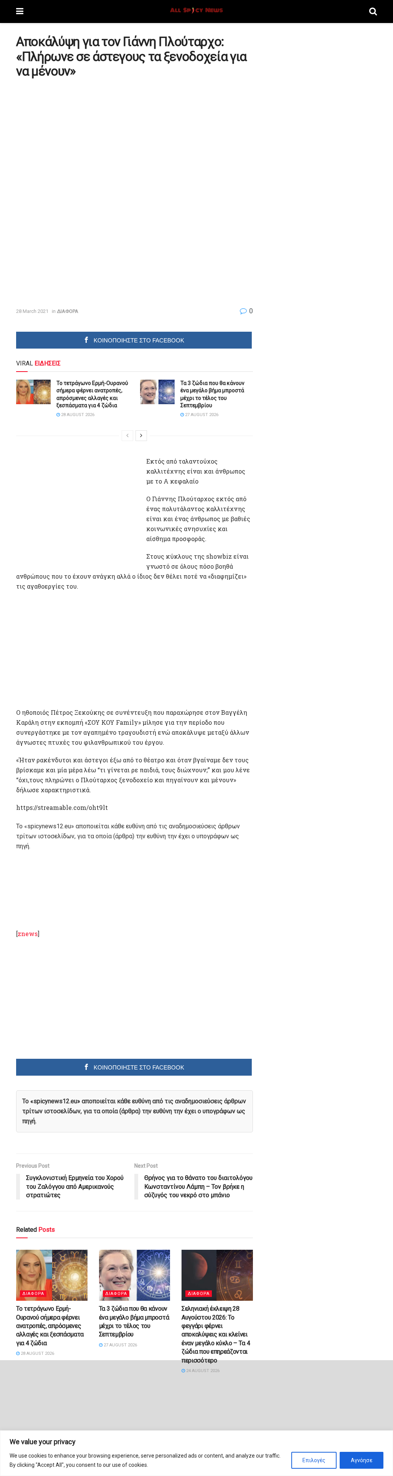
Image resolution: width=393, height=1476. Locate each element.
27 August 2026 (201, 414)
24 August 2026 (202, 1370)
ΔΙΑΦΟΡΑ (67, 311)
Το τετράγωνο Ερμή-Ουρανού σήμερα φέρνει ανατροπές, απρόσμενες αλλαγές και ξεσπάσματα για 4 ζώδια (50, 1326)
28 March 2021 (32, 311)
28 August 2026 (77, 414)
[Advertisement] (80, 137)
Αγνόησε (361, 1460)
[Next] (141, 435)
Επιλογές (313, 1460)
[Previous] (127, 435)
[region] (196, 1453)
